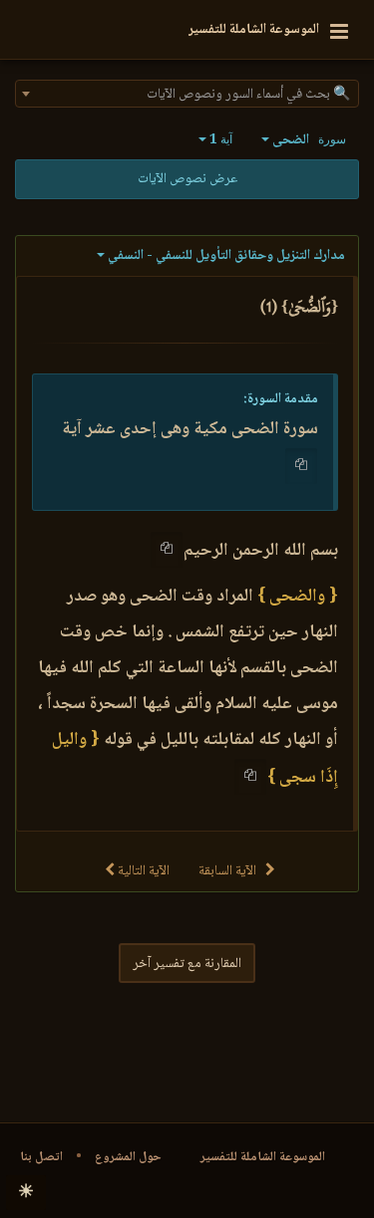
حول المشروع (128, 1157)
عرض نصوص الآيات (187, 179)
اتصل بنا (41, 1157)
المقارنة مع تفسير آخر (187, 964)
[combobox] (187, 94)
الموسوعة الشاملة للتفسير (262, 1157)
